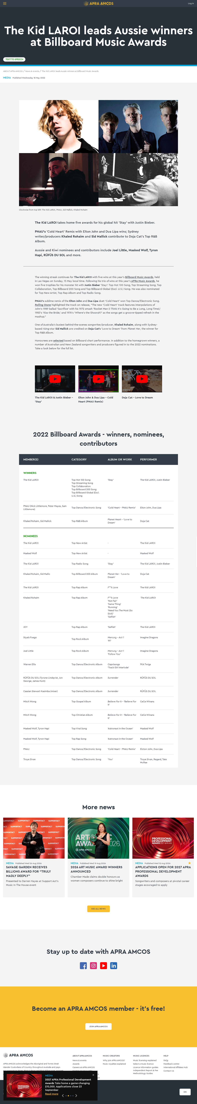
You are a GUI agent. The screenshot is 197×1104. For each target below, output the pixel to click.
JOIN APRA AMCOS (98, 1027)
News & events (32, 71)
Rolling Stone (43, 305)
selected (58, 340)
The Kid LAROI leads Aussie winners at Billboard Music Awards (70, 71)
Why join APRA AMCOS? (114, 1060)
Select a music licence (143, 1064)
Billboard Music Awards (139, 277)
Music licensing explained (144, 1060)
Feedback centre (171, 1064)
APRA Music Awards (143, 281)
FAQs (166, 1060)
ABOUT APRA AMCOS (13, 71)
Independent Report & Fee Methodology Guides (145, 1072)
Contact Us (169, 1071)
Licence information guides (145, 1067)
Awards (76, 1064)
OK (185, 1092)
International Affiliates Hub (176, 1067)
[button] (66, 1095)
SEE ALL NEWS (98, 909)
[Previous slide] (63, 1095)
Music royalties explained (114, 1064)
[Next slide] (76, 1095)
